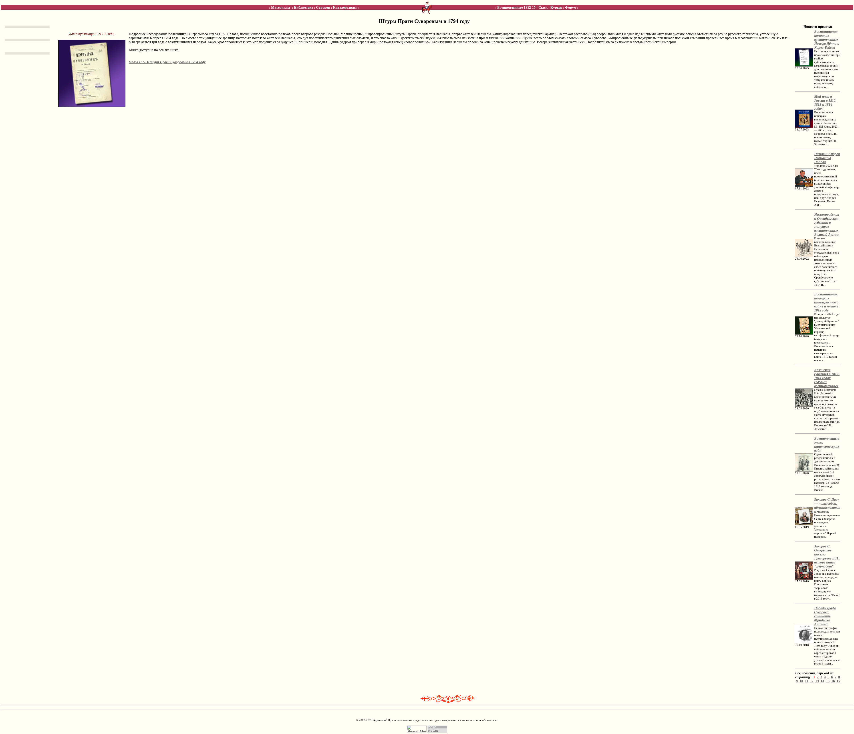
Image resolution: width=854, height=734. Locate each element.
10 (801, 681)
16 (833, 681)
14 (822, 681)
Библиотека (303, 7)
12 (812, 681)
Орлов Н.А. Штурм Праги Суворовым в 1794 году (167, 62)
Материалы (280, 7)
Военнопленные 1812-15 (516, 7)
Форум (570, 7)
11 (806, 681)
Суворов (323, 7)
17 (838, 681)
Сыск (543, 7)
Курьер (556, 7)
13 (817, 681)
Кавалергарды (345, 7)
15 (828, 681)
